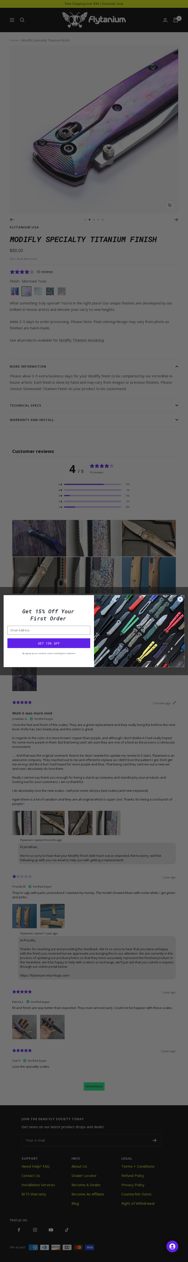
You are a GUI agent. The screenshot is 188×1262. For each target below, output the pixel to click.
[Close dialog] (180, 599)
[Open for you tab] (172, 1246)
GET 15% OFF (49, 643)
